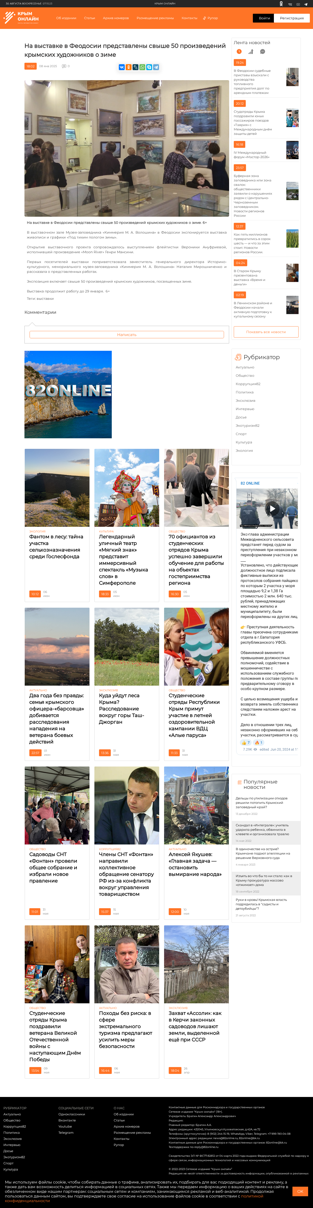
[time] (239, 51)
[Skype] (149, 67)
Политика (245, 392)
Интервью (245, 409)
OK (300, 1191)
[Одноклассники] (281, 3)
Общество (245, 375)
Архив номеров (127, 1126)
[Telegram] (305, 3)
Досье (241, 417)
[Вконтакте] (290, 3)
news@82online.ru (225, 1138)
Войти (264, 18)
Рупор (213, 18)
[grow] (251, 51)
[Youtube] (298, 3)
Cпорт (241, 434)
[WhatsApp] (142, 67)
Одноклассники (71, 1114)
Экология (244, 450)
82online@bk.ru (249, 1138)
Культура (244, 442)
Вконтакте (67, 1120)
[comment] (262, 51)
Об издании (66, 18)
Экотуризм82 (247, 425)
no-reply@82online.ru (204, 1147)
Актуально (245, 367)
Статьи (119, 1120)
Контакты (189, 18)
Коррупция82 (248, 384)
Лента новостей (252, 42)
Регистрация (292, 18)
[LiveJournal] (135, 67)
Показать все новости (266, 332)
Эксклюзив (246, 400)
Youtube (65, 1126)
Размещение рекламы (155, 18)
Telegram (66, 1132)
